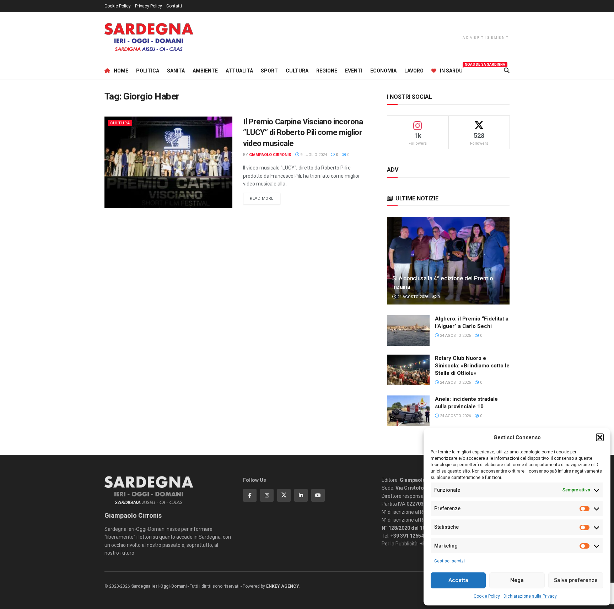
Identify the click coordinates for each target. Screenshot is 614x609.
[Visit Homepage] (148, 37)
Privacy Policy (148, 6)
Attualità (239, 71)
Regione (326, 71)
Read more (265, 198)
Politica (147, 71)
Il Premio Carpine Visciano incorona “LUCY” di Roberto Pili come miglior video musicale (303, 132)
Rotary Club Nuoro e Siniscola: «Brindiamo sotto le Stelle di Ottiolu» (472, 365)
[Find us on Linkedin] (301, 495)
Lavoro (414, 71)
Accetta (458, 580)
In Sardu (451, 70)
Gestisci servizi (449, 561)
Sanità (176, 71)
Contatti (174, 6)
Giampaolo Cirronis (270, 154)
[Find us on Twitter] (284, 495)
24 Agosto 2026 (412, 297)
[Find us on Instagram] (267, 495)
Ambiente (205, 71)
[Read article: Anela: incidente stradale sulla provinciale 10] (408, 410)
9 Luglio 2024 (313, 154)
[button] (599, 437)
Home (121, 71)
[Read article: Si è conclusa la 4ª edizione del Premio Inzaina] (448, 260)
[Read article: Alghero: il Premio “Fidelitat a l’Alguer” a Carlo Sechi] (408, 330)
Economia (383, 71)
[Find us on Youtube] (318, 495)
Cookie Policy (487, 596)
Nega (517, 580)
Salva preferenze (576, 580)
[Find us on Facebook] (250, 495)
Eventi (353, 71)
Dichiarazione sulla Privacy (530, 596)
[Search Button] (507, 71)
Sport (269, 71)
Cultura (297, 71)
